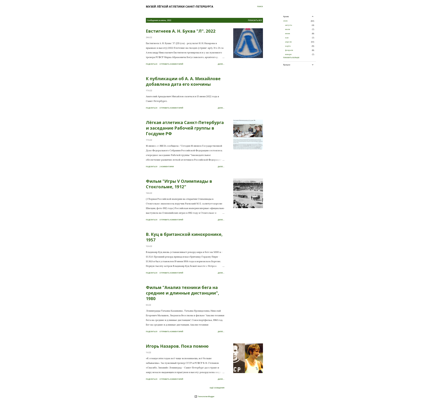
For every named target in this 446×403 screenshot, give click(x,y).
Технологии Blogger (205, 396)
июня (287, 33)
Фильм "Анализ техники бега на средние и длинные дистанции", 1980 (182, 293)
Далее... (221, 64)
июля (287, 29)
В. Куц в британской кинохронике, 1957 (184, 237)
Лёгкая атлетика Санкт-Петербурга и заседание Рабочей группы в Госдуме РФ (185, 128)
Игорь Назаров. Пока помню (177, 346)
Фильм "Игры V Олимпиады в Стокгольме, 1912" (179, 184)
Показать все (255, 20)
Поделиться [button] (151, 64)
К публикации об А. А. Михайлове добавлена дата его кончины (183, 81)
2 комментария (166, 166)
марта (288, 46)
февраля (289, 50)
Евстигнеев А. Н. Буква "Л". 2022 (181, 31)
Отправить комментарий (171, 64)
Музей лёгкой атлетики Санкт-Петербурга (179, 6)
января (288, 54)
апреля (288, 42)
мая (287, 37)
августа (288, 25)
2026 (285, 21)
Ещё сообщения (217, 388)
